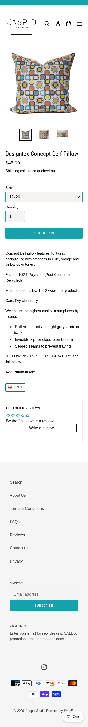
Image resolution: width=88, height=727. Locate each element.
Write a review (41, 428)
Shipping (12, 171)
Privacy (16, 561)
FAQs (15, 522)
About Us (18, 495)
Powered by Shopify (60, 711)
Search (16, 482)
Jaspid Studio (35, 711)
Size (8, 188)
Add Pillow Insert (20, 372)
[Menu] (79, 23)
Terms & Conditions (27, 508)
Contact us (19, 548)
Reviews (17, 535)
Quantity (11, 207)
